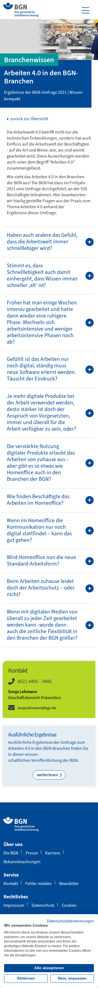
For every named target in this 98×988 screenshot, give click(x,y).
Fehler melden (38, 883)
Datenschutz (43, 905)
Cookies (69, 905)
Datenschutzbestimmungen (70, 921)
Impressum (14, 905)
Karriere (52, 853)
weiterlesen (48, 775)
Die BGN (11, 853)
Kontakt (11, 883)
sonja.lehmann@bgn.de (36, 708)
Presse (32, 853)
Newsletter (69, 883)
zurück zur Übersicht (29, 119)
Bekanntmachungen (22, 862)
